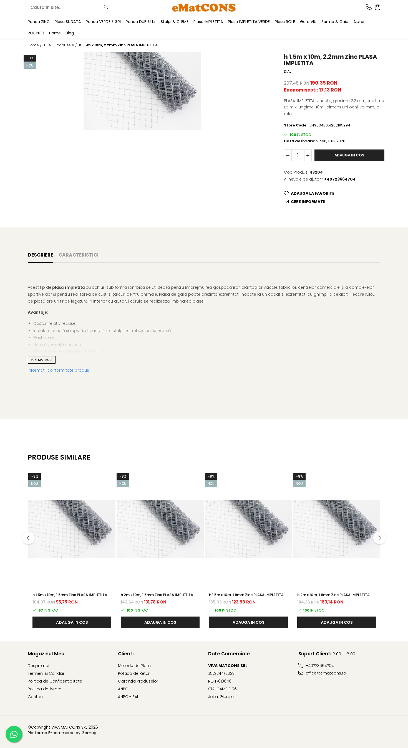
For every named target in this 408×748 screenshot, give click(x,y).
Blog (70, 33)
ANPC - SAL (128, 696)
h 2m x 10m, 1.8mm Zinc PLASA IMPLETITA (333, 594)
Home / (35, 45)
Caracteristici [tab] (79, 255)
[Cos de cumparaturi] (377, 7)
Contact (36, 696)
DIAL (287, 71)
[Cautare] (106, 7)
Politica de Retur (134, 673)
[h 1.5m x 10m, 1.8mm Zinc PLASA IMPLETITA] (248, 529)
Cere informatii (308, 201)
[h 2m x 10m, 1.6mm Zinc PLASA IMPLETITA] (160, 529)
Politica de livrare (44, 689)
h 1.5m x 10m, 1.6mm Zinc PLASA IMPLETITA (69, 594)
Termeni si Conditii (46, 673)
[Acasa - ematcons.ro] (204, 7)
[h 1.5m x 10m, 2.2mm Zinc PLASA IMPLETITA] (142, 91)
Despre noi (38, 665)
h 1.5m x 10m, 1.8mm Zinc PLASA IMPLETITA (246, 594)
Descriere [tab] (40, 255)
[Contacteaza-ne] (369, 7)
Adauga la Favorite (312, 193)
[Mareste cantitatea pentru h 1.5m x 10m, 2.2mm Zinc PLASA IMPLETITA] (308, 155)
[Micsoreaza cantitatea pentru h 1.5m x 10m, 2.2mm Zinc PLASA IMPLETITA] (288, 155)
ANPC (123, 689)
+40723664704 (319, 665)
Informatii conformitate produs (58, 370)
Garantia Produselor (138, 681)
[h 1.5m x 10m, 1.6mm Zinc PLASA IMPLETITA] (71, 529)
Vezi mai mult (41, 359)
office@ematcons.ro (325, 673)
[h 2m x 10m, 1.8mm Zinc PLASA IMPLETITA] (336, 529)
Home (55, 33)
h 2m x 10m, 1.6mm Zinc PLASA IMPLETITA (157, 594)
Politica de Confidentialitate (55, 681)
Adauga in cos (349, 155)
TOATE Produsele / (61, 45)
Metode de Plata (134, 665)
